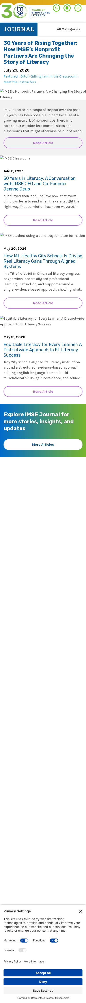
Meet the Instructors (20, 82)
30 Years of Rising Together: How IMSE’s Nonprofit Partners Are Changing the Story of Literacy (40, 52)
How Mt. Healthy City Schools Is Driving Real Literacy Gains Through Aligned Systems (43, 261)
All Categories (68, 29)
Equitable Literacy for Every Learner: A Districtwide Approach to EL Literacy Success (43, 350)
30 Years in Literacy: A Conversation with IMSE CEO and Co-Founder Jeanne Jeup (39, 184)
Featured (11, 76)
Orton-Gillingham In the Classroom (49, 76)
